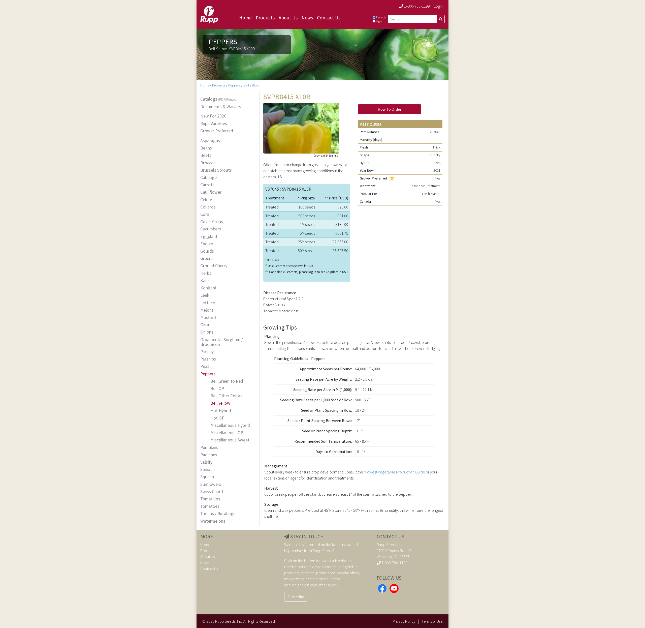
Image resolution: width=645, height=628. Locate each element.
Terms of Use (432, 621)
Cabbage (208, 177)
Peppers (234, 85)
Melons (207, 310)
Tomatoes (209, 506)
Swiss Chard (211, 491)
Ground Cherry (213, 265)
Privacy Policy (404, 621)
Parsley (207, 351)
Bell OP (217, 388)
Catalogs (219, 99)
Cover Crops (211, 221)
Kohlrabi (208, 288)
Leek (204, 295)
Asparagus (210, 140)
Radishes (208, 455)
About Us (288, 18)
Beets (205, 155)
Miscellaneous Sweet (229, 440)
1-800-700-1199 (416, 6)
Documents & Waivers (220, 106)
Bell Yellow (251, 85)
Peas (204, 366)
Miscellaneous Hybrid (230, 425)
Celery (206, 199)
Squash (207, 476)
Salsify (206, 462)
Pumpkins (209, 447)
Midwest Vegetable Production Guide (394, 471)
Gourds (207, 251)
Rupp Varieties (213, 123)
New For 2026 (213, 116)
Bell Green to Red (226, 381)
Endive (206, 244)
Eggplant (208, 236)
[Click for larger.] (301, 127)
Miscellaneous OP (226, 432)
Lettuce (207, 303)
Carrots (207, 185)
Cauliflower (210, 192)
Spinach (207, 469)
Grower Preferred (216, 131)
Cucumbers (210, 229)
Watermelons (212, 521)
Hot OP (217, 418)
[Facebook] (382, 587)
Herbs (205, 273)
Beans (206, 148)
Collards (208, 207)
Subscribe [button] (295, 596)
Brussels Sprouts (216, 170)
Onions (206, 332)
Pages (379, 21)
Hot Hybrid (220, 410)
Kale (204, 280)
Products (265, 18)
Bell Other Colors (226, 396)
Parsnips (208, 359)
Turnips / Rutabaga (218, 513)
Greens (206, 258)
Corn (204, 214)
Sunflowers (210, 484)
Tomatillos (210, 499)
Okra (204, 324)
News (307, 18)
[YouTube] (394, 587)
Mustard (208, 317)
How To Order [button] (389, 109)
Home (245, 18)
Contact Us (328, 18)
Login (438, 6)
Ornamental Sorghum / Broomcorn (221, 342)
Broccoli (208, 163)
